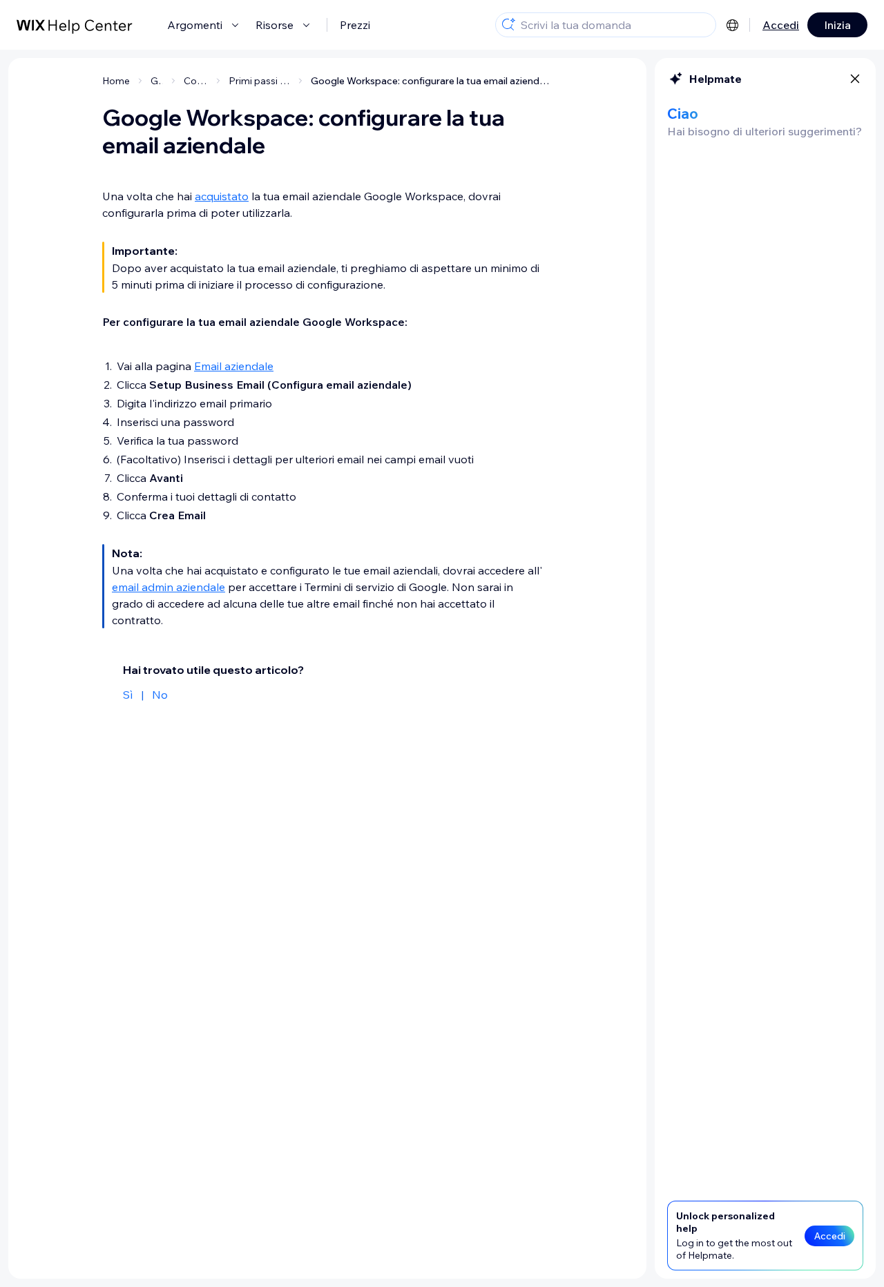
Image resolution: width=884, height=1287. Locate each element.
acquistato (222, 196)
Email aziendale (233, 366)
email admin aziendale (168, 587)
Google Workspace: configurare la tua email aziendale (431, 81)
